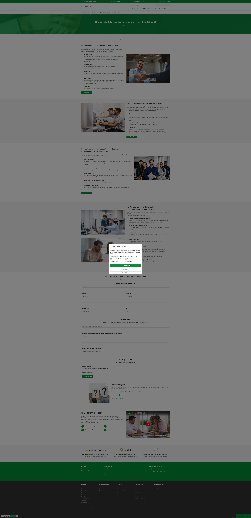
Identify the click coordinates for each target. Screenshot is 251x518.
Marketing (129, 261)
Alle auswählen (125, 265)
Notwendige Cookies (117, 258)
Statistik (129, 258)
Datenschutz (131, 256)
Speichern (125, 272)
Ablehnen (125, 269)
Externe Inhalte (115, 261)
